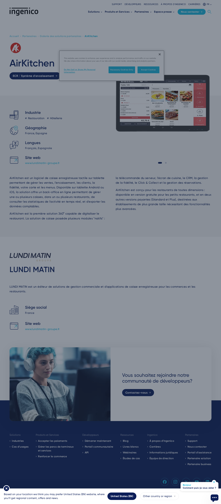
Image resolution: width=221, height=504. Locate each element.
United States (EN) (122, 496)
